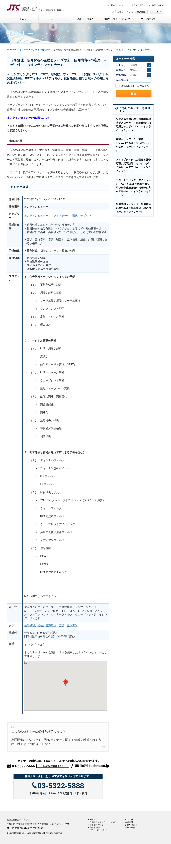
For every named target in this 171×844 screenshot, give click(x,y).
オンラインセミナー (36, 215)
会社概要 (129, 822)
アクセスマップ (97, 825)
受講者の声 (95, 827)
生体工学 (72, 625)
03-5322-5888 (60, 785)
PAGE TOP (163, 816)
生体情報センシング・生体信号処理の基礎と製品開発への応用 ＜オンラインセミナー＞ (134, 208)
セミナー (129, 819)
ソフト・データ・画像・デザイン (71, 215)
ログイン (157, 11)
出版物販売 (130, 827)
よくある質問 (137, 5)
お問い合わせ (157, 5)
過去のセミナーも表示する (135, 86)
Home (92, 819)
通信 (40, 625)
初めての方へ (116, 5)
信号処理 (29, 625)
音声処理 (51, 625)
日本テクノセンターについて (103, 822)
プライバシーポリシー (100, 830)
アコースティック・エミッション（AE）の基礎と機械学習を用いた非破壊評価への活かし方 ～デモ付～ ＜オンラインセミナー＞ (134, 188)
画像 (61, 625)
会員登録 (141, 11)
